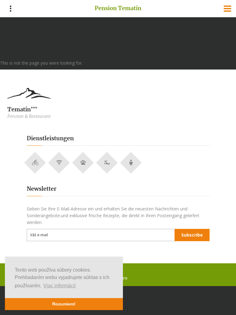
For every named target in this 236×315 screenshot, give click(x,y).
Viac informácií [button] (59, 285)
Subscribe (192, 235)
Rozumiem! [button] (64, 303)
